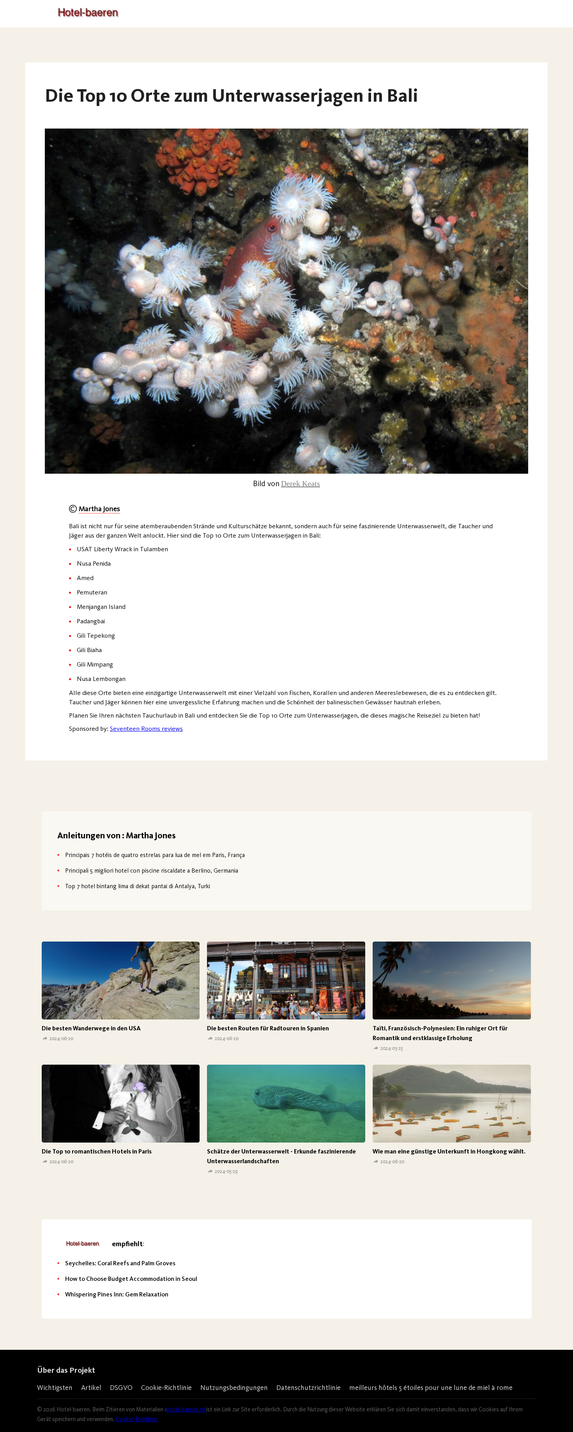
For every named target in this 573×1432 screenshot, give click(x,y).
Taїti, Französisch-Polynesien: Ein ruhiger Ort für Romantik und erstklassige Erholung (440, 1033)
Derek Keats (300, 483)
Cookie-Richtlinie (166, 1387)
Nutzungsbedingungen (234, 1387)
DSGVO (121, 1387)
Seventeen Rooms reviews (146, 728)
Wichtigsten (55, 1387)
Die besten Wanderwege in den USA (91, 1028)
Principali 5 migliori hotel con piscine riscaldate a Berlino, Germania (151, 870)
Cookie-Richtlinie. (137, 1419)
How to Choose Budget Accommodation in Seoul (131, 1278)
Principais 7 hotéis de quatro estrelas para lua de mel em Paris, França (155, 855)
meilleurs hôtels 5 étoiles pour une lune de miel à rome (431, 1387)
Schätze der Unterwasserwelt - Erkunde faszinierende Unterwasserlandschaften (281, 1156)
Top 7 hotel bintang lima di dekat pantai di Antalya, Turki (137, 886)
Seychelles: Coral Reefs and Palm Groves (120, 1263)
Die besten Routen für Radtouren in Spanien (268, 1028)
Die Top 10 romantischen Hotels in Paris (97, 1151)
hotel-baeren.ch (185, 1409)
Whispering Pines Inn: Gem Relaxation (116, 1294)
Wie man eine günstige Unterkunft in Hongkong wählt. (449, 1151)
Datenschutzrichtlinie (308, 1387)
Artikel (91, 1387)
